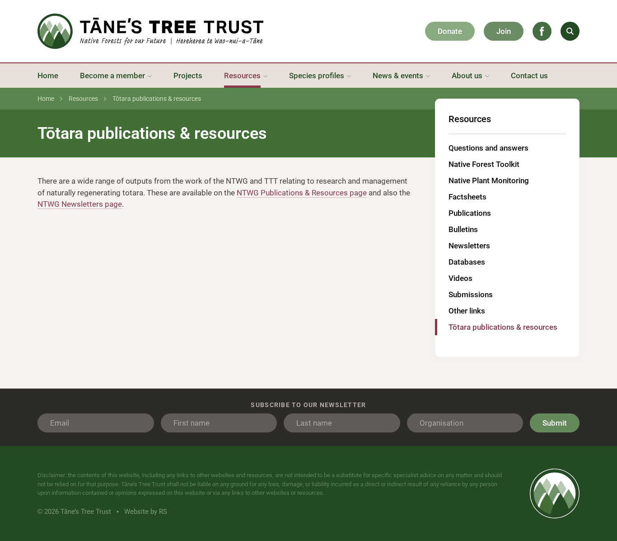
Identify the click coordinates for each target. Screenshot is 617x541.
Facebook (542, 31)
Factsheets (467, 196)
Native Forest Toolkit (484, 164)
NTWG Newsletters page (79, 204)
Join (503, 31)
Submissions (471, 294)
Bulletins (463, 229)
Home (45, 98)
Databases (467, 261)
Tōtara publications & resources (504, 327)
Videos (460, 278)
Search (570, 31)
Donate (450, 31)
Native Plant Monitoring (489, 180)
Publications (470, 213)
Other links (467, 310)
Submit (554, 422)
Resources (83, 98)
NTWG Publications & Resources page (302, 192)
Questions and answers (488, 147)
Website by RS (145, 512)
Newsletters (469, 245)
